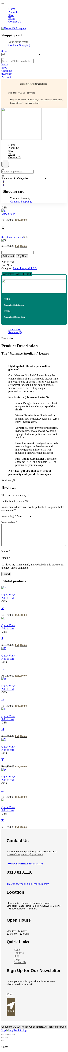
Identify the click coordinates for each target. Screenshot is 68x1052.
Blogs (17, 959)
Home (17, 949)
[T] (3, 800)
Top (3, 1030)
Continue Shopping (19, 45)
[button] (17, 274)
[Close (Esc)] (13, 1034)
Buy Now (22, 256)
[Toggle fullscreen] (6, 1034)
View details (8, 213)
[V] (3, 587)
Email (5, 557)
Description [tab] (14, 329)
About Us (19, 952)
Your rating (8, 516)
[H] (3, 708)
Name (5, 551)
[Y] (3, 739)
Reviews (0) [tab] (15, 332)
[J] (3, 618)
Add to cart (8, 256)
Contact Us (20, 962)
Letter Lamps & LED (25, 268)
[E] (3, 648)
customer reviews (12, 237)
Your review (9, 522)
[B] (3, 678)
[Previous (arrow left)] (2, 1037)
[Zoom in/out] (2, 1034)
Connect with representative (25, 864)
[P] (3, 769)
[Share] (9, 1034)
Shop (16, 955)
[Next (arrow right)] (6, 1037)
